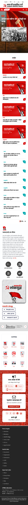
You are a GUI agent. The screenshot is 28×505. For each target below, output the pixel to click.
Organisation (7, 454)
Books (5, 465)
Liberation (6, 431)
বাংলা (14, 1)
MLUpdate (6, 434)
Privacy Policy (7, 475)
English (5, 1)
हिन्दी (10, 1)
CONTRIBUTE (7, 9)
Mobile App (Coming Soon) (15, 389)
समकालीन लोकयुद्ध (7, 436)
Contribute (6, 483)
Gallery (5, 463)
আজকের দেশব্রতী (6, 439)
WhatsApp (10, 386)
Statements (6, 457)
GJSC (5, 460)
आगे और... (15, 258)
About (5, 472)
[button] (25, 326)
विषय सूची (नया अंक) (10, 309)
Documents (6, 452)
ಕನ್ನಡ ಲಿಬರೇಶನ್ (7, 445)
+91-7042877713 (10, 491)
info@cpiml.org (10, 493)
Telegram (20, 386)
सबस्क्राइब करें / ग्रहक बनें (14, 406)
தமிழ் (18, 1)
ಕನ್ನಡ (23, 1)
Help (5, 480)
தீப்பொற (5, 442)
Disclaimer (6, 478)
